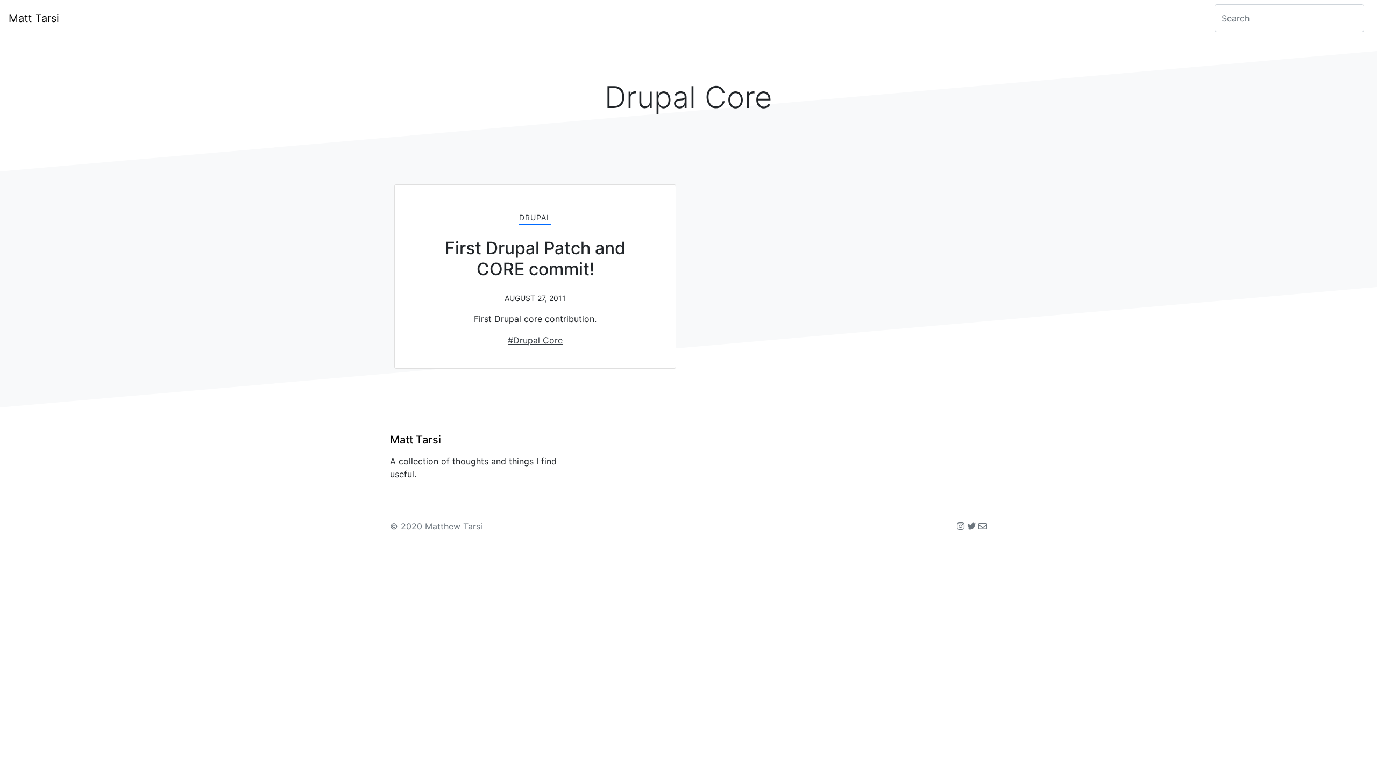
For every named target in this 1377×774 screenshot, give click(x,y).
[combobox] (1289, 18)
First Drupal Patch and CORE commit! (535, 258)
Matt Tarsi (34, 18)
